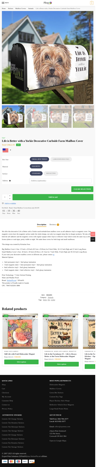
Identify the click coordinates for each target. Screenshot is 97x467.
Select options (21, 362)
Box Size (5, 160)
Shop (4, 385)
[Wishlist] (37, 317)
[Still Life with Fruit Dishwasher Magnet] (20, 331)
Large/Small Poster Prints (59, 409)
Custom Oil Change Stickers (12, 435)
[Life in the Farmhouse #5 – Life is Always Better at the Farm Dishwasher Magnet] (60, 331)
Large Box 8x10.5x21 (61, 159)
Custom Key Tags (56, 397)
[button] (91, 3)
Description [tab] (41, 225)
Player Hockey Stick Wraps (60, 401)
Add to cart (53, 197)
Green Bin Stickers (56, 393)
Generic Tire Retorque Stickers (13, 427)
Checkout (5, 393)
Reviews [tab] (54, 225)
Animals (30, 8)
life (49, 300)
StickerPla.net (11, 280)
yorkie (53, 300)
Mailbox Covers (20, 8)
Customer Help (7, 401)
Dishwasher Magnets (57, 385)
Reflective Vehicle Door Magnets (62, 405)
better (45, 300)
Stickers (10, 8)
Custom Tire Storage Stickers (12, 447)
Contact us (6, 405)
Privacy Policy (7, 409)
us (53, 254)
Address (5, 181)
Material (5, 167)
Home (4, 8)
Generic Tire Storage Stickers (12, 431)
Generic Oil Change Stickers (12, 419)
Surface (4, 174)
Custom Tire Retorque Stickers (13, 439)
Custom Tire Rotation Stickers (13, 443)
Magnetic (36, 166)
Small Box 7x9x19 (39, 159)
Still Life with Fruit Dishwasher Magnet (19, 354)
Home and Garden (11, 351)
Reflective (51, 173)
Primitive (72, 351)
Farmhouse (48, 351)
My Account (6, 397)
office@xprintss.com (62, 427)
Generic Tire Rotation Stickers (13, 423)
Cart (3, 389)
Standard (36, 173)
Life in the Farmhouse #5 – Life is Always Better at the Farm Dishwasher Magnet (60, 355)
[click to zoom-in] (48, 57)
